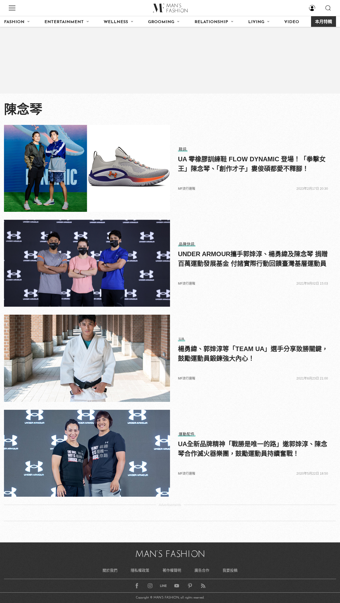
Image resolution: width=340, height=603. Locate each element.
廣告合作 (201, 570)
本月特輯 (323, 22)
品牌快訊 (187, 244)
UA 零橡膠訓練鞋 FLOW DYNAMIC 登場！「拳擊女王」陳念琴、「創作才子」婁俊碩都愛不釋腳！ (252, 163)
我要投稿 (230, 570)
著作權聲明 (172, 570)
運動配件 (187, 434)
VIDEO (291, 22)
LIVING (256, 22)
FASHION (14, 22)
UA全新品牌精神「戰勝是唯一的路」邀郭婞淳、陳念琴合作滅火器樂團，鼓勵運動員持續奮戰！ (252, 448)
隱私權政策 (140, 570)
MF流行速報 (186, 189)
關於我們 (110, 570)
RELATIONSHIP (211, 22)
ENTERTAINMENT (64, 22)
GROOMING (161, 22)
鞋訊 (183, 149)
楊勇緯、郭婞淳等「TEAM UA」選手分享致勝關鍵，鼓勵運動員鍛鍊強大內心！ (253, 353)
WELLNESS (116, 22)
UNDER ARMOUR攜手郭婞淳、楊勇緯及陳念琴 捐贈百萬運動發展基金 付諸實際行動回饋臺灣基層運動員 (253, 258)
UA (181, 339)
